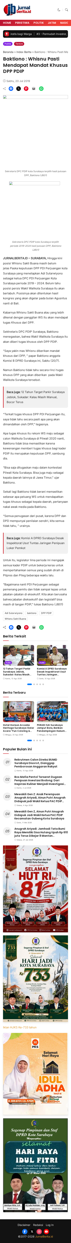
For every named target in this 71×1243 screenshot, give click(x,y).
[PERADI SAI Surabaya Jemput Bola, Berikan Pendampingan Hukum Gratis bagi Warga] (52, 719)
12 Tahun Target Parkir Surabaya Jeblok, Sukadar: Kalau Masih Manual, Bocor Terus (36, 397)
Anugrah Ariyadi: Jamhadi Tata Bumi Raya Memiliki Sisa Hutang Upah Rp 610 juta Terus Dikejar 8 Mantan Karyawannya (41, 834)
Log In (50, 1224)
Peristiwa (22, 23)
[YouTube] (46, 1231)
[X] (32, 1231)
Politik (39, 23)
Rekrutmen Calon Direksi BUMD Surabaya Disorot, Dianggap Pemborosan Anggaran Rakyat (35, 763)
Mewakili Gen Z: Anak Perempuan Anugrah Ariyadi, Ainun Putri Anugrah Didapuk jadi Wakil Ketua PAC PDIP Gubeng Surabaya (40, 799)
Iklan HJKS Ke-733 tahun (20, 1027)
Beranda (8, 52)
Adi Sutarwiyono (13, 613)
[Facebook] (24, 1231)
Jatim (52, 23)
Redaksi (38, 1224)
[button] (59, 10)
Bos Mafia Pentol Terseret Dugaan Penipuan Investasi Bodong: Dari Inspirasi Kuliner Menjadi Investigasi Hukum (39, 782)
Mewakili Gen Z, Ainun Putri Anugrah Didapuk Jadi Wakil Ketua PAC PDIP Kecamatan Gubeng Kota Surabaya (39, 815)
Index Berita (23, 52)
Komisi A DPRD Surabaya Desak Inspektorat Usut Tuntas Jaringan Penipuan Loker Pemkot (36, 543)
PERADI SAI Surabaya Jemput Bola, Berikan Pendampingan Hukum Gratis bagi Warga (51, 729)
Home (7, 23)
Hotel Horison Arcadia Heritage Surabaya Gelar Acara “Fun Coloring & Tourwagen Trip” (18, 729)
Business (10, 719)
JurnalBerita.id (44, 1236)
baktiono (31, 613)
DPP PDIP (46, 613)
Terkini (19, 43)
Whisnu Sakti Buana (15, 618)
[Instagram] (39, 1231)
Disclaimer (24, 1224)
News (42, 719)
